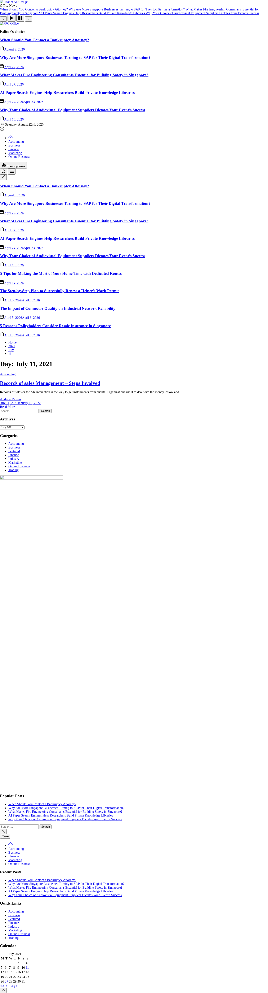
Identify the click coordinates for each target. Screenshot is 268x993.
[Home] (10, 138)
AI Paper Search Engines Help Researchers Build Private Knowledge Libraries (67, 92)
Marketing (15, 153)
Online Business (19, 156)
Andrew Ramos (10, 399)
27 (6, 981)
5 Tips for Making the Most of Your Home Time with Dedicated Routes (61, 273)
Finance (13, 149)
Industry (13, 458)
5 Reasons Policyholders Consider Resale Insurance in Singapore (55, 326)
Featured (14, 451)
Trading (13, 470)
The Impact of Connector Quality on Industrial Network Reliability (57, 308)
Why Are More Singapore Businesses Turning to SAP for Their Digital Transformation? (75, 57)
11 (27, 967)
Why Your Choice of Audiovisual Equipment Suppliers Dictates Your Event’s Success (72, 110)
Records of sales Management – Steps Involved (50, 383)
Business (14, 145)
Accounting (16, 141)
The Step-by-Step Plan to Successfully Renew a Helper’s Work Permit (59, 291)
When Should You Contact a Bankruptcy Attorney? (44, 40)
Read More (7, 406)
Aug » (13, 986)
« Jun (3, 986)
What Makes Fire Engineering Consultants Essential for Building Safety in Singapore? (74, 75)
